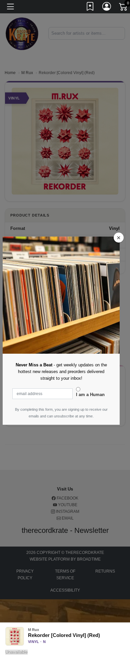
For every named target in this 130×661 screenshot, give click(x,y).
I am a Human (90, 394)
